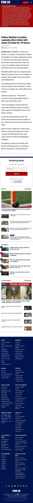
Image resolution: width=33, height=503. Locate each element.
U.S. (9, 45)
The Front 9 (18, 396)
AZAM (2, 344)
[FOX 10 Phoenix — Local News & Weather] (5, 2)
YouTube (3, 456)
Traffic (2, 362)
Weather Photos (19, 355)
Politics (17, 368)
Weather (18, 340)
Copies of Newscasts (20, 420)
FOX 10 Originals (20, 385)
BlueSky (3, 467)
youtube (15, 486)
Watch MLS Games (20, 478)
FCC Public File (18, 424)
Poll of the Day (5, 357)
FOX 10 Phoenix (4, 45)
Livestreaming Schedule (4, 445)
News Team (18, 426)
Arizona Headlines (5, 342)
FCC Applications (19, 422)
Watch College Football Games (21, 460)
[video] (16, 291)
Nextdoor (3, 468)
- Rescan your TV (19, 429)
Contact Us (18, 418)
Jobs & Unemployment (7, 374)
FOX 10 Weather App (6, 449)
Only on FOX (5, 385)
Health (2, 347)
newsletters (26, 486)
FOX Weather (18, 359)
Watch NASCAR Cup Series (20, 465)
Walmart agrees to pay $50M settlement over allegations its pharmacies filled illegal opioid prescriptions (21, 238)
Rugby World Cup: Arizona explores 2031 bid (12, 326)
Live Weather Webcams (4, 441)
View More (27, 189)
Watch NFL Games (20, 457)
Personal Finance (5, 376)
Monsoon (17, 344)
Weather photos (19, 450)
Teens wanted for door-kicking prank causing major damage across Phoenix (16, 301)
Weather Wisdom (19, 357)
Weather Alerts (19, 351)
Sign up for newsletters (21, 441)
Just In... (4, 189)
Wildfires (17, 347)
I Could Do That (19, 400)
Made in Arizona (5, 399)
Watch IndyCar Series (20, 468)
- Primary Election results (19, 373)
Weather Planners (19, 349)
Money (3, 368)
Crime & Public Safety (6, 346)
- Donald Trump (19, 381)
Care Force (4, 389)
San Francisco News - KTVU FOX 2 (6, 418)
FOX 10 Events (18, 439)
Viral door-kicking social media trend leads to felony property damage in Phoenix (20, 222)
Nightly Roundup (5, 355)
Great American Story (20, 398)
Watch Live (25, 2)
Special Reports (5, 405)
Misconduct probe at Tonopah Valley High (11, 313)
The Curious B (18, 392)
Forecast (17, 342)
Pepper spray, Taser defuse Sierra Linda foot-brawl (20, 215)
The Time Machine (20, 403)
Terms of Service (17, 182)
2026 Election (18, 370)
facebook (6, 486)
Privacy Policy (18, 181)
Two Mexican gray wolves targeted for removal (10, 320)
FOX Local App (5, 447)
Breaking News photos (21, 446)
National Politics (19, 379)
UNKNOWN (18, 405)
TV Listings (18, 427)
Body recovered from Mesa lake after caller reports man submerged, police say (20, 228)
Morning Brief (4, 353)
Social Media (5, 454)
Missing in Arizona (5, 401)
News (3, 340)
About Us (18, 413)
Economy (3, 372)
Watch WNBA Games (20, 476)
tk (18, 486)
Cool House (4, 394)
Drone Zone (4, 396)
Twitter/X (3, 463)
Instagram (3, 459)
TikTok (3, 457)
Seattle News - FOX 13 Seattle (6, 421)
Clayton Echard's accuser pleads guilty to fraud (11, 307)
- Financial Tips (5, 377)
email (24, 486)
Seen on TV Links (5, 359)
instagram (12, 486)
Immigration (4, 349)
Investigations (4, 397)
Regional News (6, 413)
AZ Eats (17, 389)
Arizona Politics (19, 375)
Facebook (3, 461)
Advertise (17, 414)
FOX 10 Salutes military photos (21, 443)
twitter (9, 486)
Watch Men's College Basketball (20, 470)
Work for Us (18, 431)
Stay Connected (20, 435)
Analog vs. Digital (19, 387)
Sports (2, 360)
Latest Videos (6, 280)
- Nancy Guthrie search (7, 403)
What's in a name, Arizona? (19, 408)
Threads (3, 465)
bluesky (21, 486)
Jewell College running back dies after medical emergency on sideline (16, 209)
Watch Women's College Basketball (19, 473)
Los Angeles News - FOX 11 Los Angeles (6, 415)
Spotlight (3, 407)
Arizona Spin (4, 387)
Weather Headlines (20, 346)
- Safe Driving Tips (5, 364)
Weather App (18, 353)
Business (3, 370)
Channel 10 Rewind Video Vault (6, 391)
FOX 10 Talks (18, 394)
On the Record (18, 401)
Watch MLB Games (20, 463)
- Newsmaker (18, 377)
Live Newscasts (5, 439)
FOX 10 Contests (19, 437)
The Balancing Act (19, 390)
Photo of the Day (19, 448)
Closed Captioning (19, 416)
